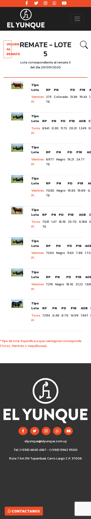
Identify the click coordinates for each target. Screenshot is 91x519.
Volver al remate (9, 49)
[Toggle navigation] (77, 18)
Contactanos (25, 511)
